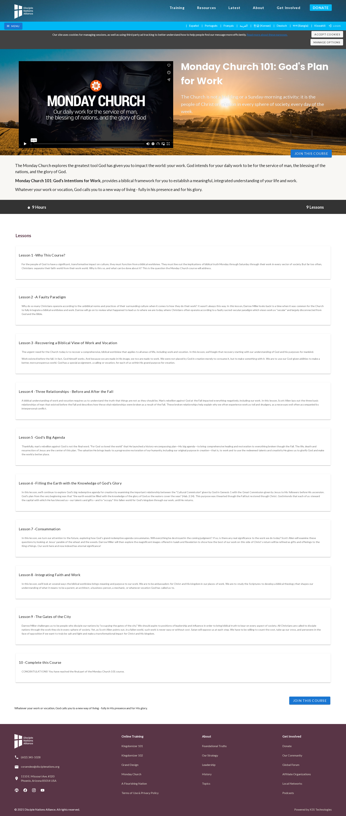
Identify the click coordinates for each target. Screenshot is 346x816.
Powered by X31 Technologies (313, 809)
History (207, 774)
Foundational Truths (214, 746)
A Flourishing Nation (134, 783)
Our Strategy (210, 755)
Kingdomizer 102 (132, 755)
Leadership (209, 764)
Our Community (292, 755)
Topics (206, 783)
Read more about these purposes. (267, 34)
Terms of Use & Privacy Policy (140, 793)
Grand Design (129, 764)
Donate (287, 746)
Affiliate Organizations (296, 774)
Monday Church (131, 774)
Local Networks (292, 783)
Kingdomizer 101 (132, 746)
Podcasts (288, 793)
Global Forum (290, 764)
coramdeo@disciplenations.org (40, 766)
